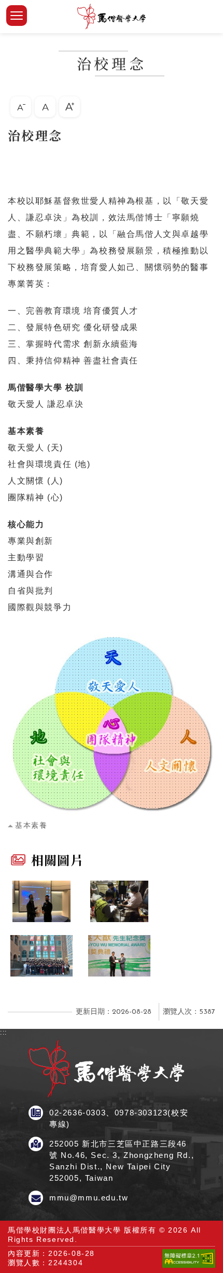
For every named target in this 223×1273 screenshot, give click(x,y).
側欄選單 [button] (16, 15)
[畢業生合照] (41, 956)
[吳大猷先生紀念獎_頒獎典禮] (119, 956)
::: (3, 131)
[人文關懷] (119, 901)
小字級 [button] (20, 106)
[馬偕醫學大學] (111, 17)
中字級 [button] (45, 106)
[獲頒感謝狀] (41, 901)
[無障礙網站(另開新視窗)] (188, 1265)
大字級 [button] (69, 106)
